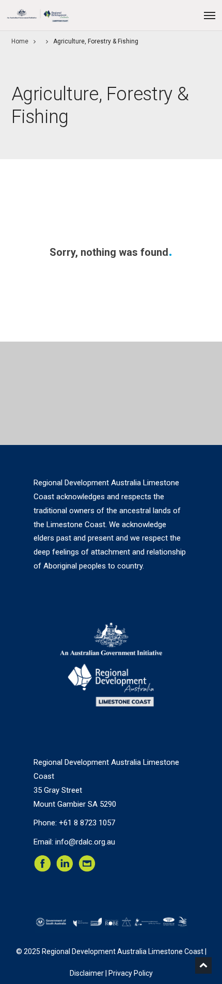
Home (19, 41)
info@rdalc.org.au (85, 842)
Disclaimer (87, 973)
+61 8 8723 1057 (87, 822)
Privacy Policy (130, 973)
